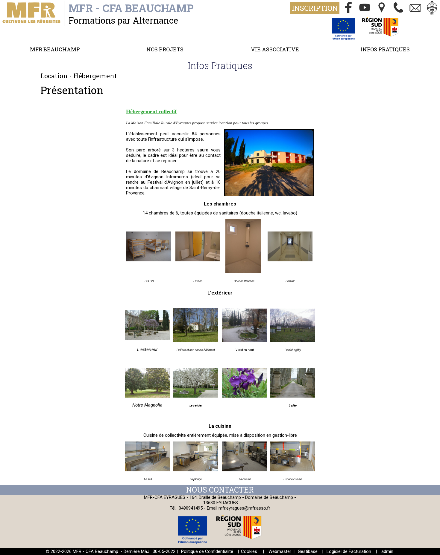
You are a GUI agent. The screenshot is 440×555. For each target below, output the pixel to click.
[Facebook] (348, 8)
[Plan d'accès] (382, 8)
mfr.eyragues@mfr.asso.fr (244, 508)
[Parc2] (244, 340)
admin (387, 551)
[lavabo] (197, 260)
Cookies (249, 551)
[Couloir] (290, 260)
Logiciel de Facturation (349, 551)
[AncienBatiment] (195, 340)
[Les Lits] (148, 260)
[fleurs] (244, 396)
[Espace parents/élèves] (432, 8)
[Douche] (243, 272)
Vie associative (275, 49)
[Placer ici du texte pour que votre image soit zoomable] (292, 470)
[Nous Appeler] (398, 8)
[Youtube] (365, 8)
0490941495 (191, 508)
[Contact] (415, 8)
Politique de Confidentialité (207, 551)
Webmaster (279, 551)
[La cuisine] (244, 470)
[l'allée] (292, 396)
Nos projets (164, 49)
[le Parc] (147, 338)
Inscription (315, 8)
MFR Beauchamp (55, 49)
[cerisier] (195, 396)
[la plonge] (195, 470)
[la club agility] (292, 340)
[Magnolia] (147, 396)
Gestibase (308, 551)
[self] (147, 470)
